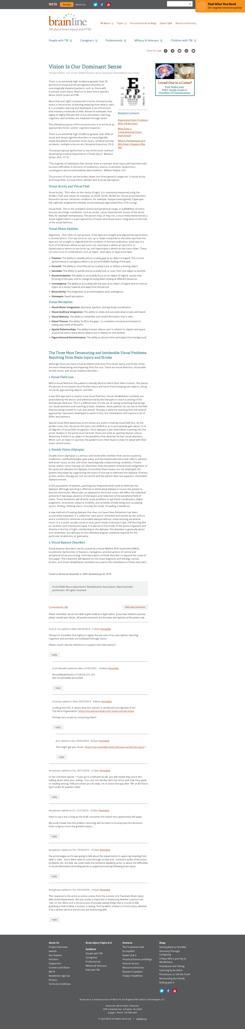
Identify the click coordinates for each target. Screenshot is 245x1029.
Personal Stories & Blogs (143, 23)
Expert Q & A (129, 955)
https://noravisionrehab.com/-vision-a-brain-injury (106, 711)
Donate (67, 4)
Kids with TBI (93, 969)
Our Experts (55, 955)
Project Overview (58, 947)
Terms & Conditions (60, 984)
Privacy (53, 979)
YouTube (108, 4)
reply (54, 654)
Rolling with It (166, 982)
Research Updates (132, 971)
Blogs (162, 942)
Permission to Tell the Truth (174, 974)
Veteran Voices (130, 963)
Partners (53, 959)
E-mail (111, 1012)
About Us (80, 4)
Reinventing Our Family (172, 978)
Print (186, 51)
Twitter (95, 4)
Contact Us (141, 1018)
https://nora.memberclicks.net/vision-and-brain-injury (114, 747)
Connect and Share (59, 967)
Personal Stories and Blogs (137, 959)
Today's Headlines (132, 975)
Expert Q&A (166, 23)
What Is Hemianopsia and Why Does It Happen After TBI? (131, 144)
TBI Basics (105, 23)
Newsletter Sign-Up (59, 975)
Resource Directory (186, 23)
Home (70, 22)
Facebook (102, 4)
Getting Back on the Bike (172, 947)
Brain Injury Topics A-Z (99, 942)
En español (128, 951)
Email (179, 51)
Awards (53, 951)
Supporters (55, 963)
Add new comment (135, 607)
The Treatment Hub (133, 947)
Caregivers (87, 40)
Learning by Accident (170, 970)
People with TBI (58, 40)
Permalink (105, 628)
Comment (193, 51)
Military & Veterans (146, 40)
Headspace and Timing (171, 966)
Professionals (114, 40)
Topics (120, 23)
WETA (53, 5)
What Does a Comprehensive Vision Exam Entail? (130, 132)
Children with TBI (182, 40)
